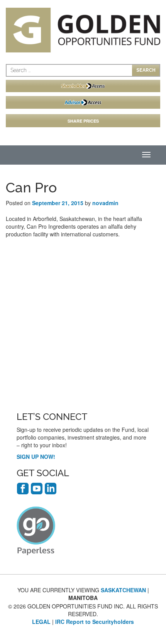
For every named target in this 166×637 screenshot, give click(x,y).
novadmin (105, 203)
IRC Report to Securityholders (94, 621)
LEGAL (41, 621)
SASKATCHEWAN (123, 590)
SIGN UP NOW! (36, 456)
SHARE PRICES (83, 121)
